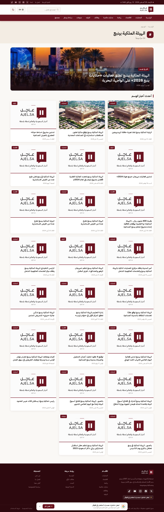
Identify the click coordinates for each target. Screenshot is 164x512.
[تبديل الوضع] (13, 9)
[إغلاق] (39, 506)
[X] (27, 2)
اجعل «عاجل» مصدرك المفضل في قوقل (138, 497)
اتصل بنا (37, 2)
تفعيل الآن (48, 506)
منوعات (79, 18)
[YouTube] (15, 2)
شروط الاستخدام (15, 508)
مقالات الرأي (70, 479)
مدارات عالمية (108, 18)
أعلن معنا (37, 483)
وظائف (96, 18)
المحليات (138, 18)
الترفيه (88, 18)
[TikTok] (11, 2)
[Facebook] (23, 2)
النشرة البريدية (46, 2)
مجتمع (57, 18)
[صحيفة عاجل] (147, 9)
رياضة (119, 18)
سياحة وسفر (68, 18)
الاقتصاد (128, 18)
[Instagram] (19, 2)
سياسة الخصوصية (34, 487)
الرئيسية (149, 18)
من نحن (37, 476)
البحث (72, 483)
